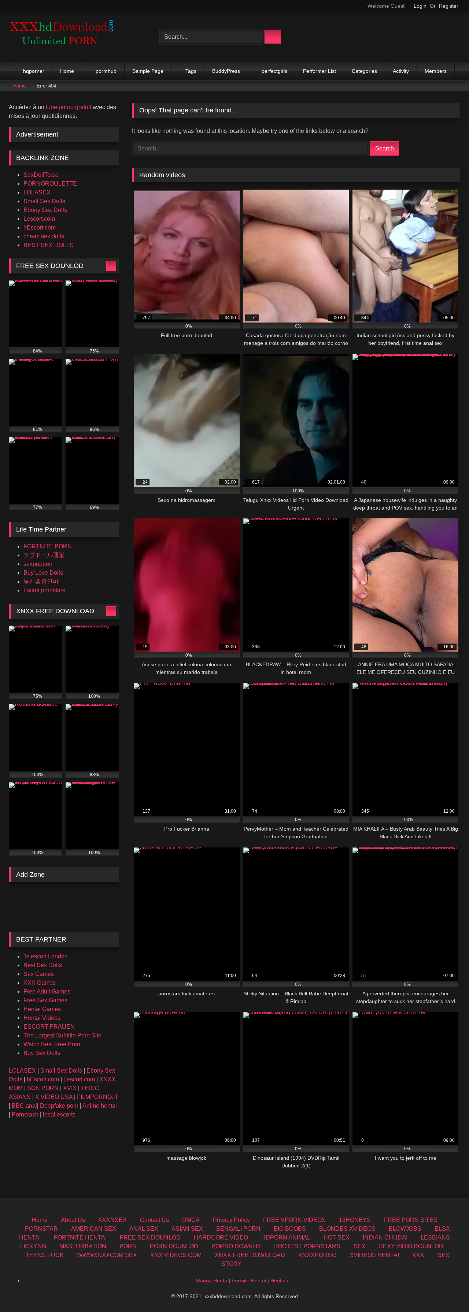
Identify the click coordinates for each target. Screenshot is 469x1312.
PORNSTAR (41, 1229)
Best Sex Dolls (42, 965)
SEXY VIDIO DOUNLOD (411, 1246)
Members (436, 71)
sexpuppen (37, 564)
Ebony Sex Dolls (45, 210)
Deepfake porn (59, 1106)
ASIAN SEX (187, 1229)
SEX (360, 1246)
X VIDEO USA (54, 1097)
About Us (73, 1220)
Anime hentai (99, 1106)
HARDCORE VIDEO (221, 1237)
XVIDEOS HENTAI (374, 1255)
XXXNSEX (112, 1220)
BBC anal (24, 1106)
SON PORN (43, 1088)
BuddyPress (226, 71)
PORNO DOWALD (235, 1246)
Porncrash (25, 1114)
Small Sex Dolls (44, 201)
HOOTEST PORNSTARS (306, 1246)
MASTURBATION (82, 1246)
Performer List (319, 71)
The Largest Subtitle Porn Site (62, 1035)
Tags (190, 71)
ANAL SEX (143, 1229)
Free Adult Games (46, 991)
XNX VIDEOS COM (176, 1255)
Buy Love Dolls (43, 573)
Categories (364, 71)
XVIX (70, 1088)
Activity (401, 71)
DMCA (191, 1220)
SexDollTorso (41, 175)
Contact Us (154, 1220)
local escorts (59, 1114)
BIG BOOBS (290, 1229)
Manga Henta (211, 1280)
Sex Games (38, 974)
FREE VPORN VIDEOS (294, 1220)
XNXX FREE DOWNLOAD (250, 1255)
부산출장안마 (41, 581)
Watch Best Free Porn (51, 1044)
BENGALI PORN (238, 1229)
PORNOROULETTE (50, 183)
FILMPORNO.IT (97, 1097)
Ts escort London (45, 956)
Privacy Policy (231, 1220)
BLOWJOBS (405, 1229)
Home (67, 71)
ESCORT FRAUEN (49, 1027)
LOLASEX (37, 192)
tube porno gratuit (68, 107)
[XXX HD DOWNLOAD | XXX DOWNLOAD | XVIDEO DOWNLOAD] (64, 37)
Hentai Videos (41, 1018)
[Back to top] (447, 1290)
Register (448, 6)
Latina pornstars (44, 590)
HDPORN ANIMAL (285, 1237)
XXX (418, 1255)
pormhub (106, 71)
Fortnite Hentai (249, 1280)
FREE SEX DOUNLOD (150, 1237)
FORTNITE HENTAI (80, 1237)
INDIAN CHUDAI (385, 1237)
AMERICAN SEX (93, 1229)
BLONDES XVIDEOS (347, 1229)
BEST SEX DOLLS (48, 245)
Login (420, 6)
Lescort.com (39, 219)
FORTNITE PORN (47, 546)
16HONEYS (355, 1220)
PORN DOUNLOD (174, 1246)
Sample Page (147, 71)
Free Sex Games (45, 1000)
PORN (128, 1246)
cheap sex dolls (43, 236)
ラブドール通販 (43, 555)
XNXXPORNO (317, 1255)
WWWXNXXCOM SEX (107, 1255)
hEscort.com (39, 227)
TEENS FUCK (45, 1255)
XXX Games (39, 983)
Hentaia (279, 1280)
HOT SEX (337, 1237)
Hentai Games (42, 1009)
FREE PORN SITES (410, 1220)
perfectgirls (274, 71)
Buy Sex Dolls (41, 1053)
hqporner (33, 71)
